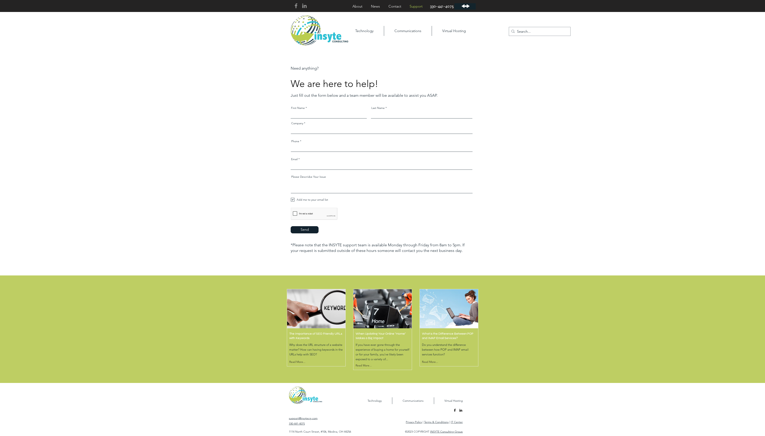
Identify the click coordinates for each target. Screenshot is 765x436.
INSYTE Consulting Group (446, 431)
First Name (298, 108)
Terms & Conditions (436, 422)
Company (297, 123)
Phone (295, 141)
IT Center (457, 422)
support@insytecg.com (303, 418)
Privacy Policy (414, 422)
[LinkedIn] (304, 6)
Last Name (378, 108)
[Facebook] (296, 6)
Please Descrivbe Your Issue (308, 176)
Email (294, 159)
